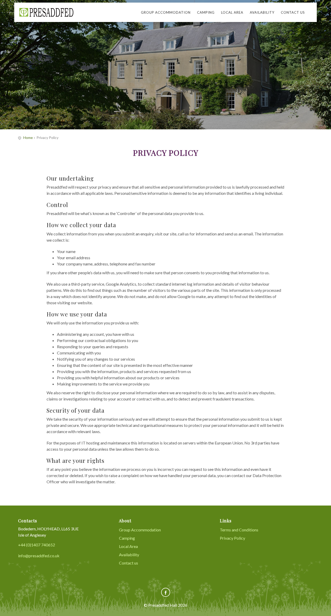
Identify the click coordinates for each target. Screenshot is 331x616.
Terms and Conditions (239, 529)
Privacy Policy (232, 538)
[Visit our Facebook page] (165, 592)
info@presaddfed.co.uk (38, 555)
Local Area (232, 12)
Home (28, 137)
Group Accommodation (166, 12)
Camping (206, 12)
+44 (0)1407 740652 (36, 544)
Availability (262, 12)
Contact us (293, 12)
